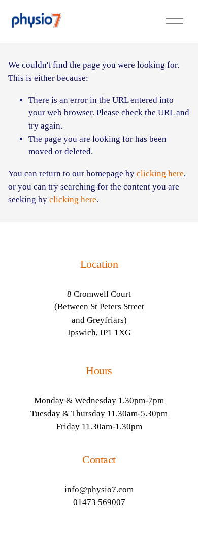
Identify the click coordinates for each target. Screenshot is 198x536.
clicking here (160, 173)
